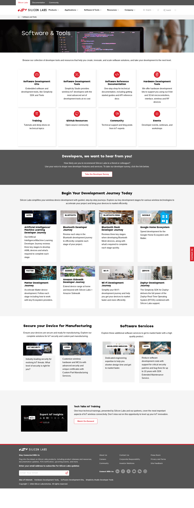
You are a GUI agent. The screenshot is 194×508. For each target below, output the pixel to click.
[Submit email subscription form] (66, 473)
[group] (97, 36)
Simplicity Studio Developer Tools (99, 480)
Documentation (38, 2)
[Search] (175, 10)
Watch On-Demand (85, 421)
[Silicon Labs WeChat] (140, 471)
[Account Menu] (158, 10)
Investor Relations (126, 463)
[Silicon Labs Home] (19, 17)
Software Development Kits (72, 480)
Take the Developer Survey (97, 174)
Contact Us (124, 455)
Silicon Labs (23, 2)
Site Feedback (157, 463)
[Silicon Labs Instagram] (123, 471)
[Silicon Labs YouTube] (134, 471)
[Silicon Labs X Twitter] (129, 471)
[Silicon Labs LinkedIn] (117, 471)
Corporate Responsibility (129, 459)
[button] (192, 254)
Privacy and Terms (158, 459)
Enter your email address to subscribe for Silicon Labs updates (49, 466)
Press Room (155, 455)
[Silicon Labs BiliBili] (145, 471)
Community (54, 2)
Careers (102, 459)
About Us (103, 455)
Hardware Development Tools (46, 480)
